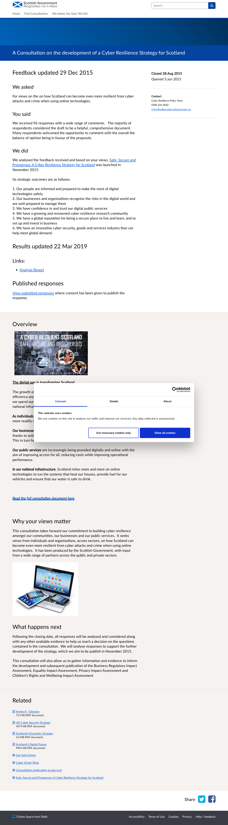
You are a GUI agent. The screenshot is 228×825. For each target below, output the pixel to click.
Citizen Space (24, 816)
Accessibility (136, 816)
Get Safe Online (26, 755)
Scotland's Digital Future (31, 744)
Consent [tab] (60, 401)
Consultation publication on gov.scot (39, 770)
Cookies (173, 816)
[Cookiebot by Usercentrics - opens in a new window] (174, 389)
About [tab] (167, 401)
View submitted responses (33, 293)
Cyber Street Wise (27, 762)
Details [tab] (114, 401)
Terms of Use (156, 816)
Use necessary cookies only (113, 432)
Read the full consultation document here (43, 498)
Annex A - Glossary (28, 711)
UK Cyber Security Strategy (33, 722)
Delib (44, 816)
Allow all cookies (164, 432)
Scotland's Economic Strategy (34, 733)
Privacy (187, 816)
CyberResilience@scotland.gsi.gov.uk (171, 109)
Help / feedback (206, 816)
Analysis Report (32, 270)
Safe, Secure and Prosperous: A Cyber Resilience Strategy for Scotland (59, 777)
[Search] (212, 5)
